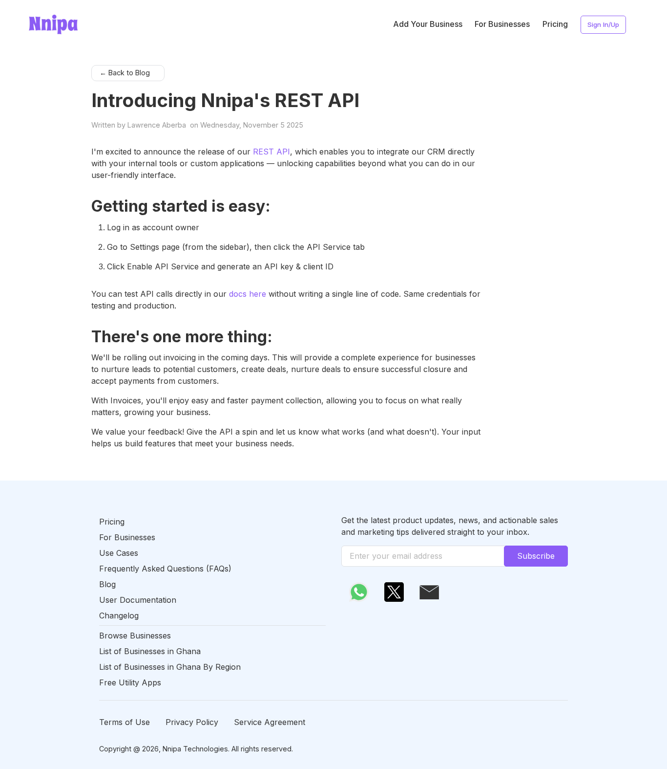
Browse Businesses (135, 635)
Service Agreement (269, 722)
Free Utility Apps (130, 682)
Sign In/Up (603, 24)
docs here (247, 294)
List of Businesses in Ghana (150, 651)
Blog (107, 584)
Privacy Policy (192, 722)
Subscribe (536, 556)
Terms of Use (124, 722)
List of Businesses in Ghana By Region (170, 667)
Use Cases (118, 553)
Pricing (555, 24)
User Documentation (137, 600)
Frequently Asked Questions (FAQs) (165, 568)
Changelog (119, 615)
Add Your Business (427, 24)
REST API (271, 151)
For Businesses (502, 24)
